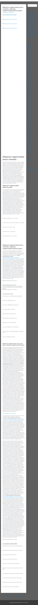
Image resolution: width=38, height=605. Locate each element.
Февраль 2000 (30, 153)
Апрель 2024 (30, 86)
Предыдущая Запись (8, 595)
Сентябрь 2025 (30, 60)
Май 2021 (29, 140)
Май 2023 (29, 103)
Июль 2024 (29, 81)
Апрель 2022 (30, 123)
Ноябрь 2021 (30, 131)
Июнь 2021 (29, 139)
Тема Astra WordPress (24, 602)
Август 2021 (30, 136)
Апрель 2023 (30, 105)
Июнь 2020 (29, 148)
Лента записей (30, 167)
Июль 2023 (29, 100)
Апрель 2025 (30, 67)
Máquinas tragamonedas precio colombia (10, 14)
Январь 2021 (30, 146)
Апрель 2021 (30, 142)
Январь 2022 (30, 128)
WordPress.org (30, 170)
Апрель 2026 (30, 49)
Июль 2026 (29, 44)
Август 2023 (30, 98)
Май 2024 (29, 84)
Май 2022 (29, 122)
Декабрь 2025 (30, 55)
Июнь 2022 (29, 120)
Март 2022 (29, 125)
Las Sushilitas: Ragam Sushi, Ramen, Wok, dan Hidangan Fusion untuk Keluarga (32, 30)
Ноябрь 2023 (30, 94)
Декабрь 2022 (30, 111)
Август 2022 (30, 117)
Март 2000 (29, 151)
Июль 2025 (29, 63)
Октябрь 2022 (30, 114)
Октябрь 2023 (30, 95)
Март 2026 (29, 50)
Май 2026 (29, 47)
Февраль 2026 (30, 52)
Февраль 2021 (30, 145)
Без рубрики (5, 12)
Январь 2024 (30, 91)
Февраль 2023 (30, 108)
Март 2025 (29, 69)
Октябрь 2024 (30, 77)
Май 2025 (29, 66)
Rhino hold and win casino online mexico (9, 413)
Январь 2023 (30, 109)
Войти (29, 166)
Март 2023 (29, 106)
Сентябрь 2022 (30, 115)
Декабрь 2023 (30, 92)
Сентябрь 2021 (30, 134)
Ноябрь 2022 (30, 112)
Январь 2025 (30, 72)
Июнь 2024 (29, 83)
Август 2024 (30, 80)
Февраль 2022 (30, 126)
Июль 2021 (29, 137)
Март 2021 (29, 143)
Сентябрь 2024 (30, 78)
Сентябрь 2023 (30, 97)
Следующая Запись (18, 595)
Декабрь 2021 (30, 129)
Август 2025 (30, 61)
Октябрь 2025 (30, 58)
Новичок (29, 160)
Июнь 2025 (29, 64)
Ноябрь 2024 (30, 75)
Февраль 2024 (30, 89)
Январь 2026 (30, 53)
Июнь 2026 (29, 46)
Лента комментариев (31, 169)
